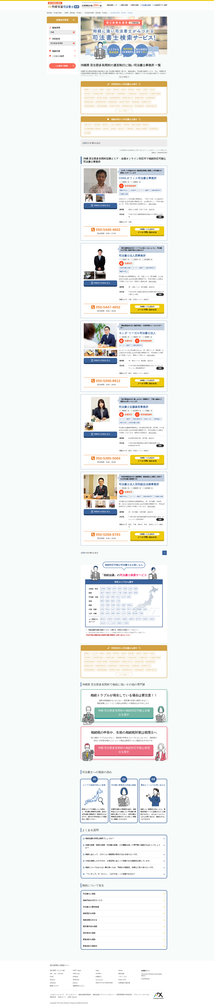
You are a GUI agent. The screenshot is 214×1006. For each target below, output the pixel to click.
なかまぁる (99, 980)
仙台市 (103, 623)
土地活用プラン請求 (160, 5)
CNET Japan (77, 970)
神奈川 (108, 593)
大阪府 (124, 259)
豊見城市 (131, 89)
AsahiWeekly (145, 979)
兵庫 (107, 605)
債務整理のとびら (78, 986)
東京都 (124, 337)
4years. (120, 970)
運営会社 (53, 997)
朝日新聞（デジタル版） (58, 970)
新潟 (102, 597)
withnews (53, 983)
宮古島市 (87, 94)
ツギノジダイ (122, 976)
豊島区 (136, 337)
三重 (118, 601)
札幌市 (125, 619)
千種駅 (147, 410)
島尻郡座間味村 (90, 106)
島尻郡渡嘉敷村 (102, 106)
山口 (112, 609)
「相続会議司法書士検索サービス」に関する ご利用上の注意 (107, 630)
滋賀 (123, 605)
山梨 (107, 597)
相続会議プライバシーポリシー (104, 994)
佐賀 (107, 613)
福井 (129, 597)
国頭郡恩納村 (150, 98)
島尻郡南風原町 (115, 98)
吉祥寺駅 (147, 488)
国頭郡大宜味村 (124, 102)
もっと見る (123, 111)
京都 (112, 605)
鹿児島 (135, 613)
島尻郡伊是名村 (151, 106)
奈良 (118, 605)
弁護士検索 (124, 5)
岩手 (114, 588)
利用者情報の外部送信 (124, 994)
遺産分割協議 (136, 124)
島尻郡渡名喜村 (127, 106)
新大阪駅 (147, 259)
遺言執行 (121, 129)
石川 (123, 597)
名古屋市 (135, 410)
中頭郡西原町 (121, 94)
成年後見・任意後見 (109, 129)
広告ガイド (62, 997)
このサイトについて (57, 994)
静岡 (107, 601)
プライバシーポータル (141, 994)
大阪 (102, 605)
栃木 (130, 593)
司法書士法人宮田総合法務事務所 (139, 484)
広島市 (152, 619)
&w (55, 973)
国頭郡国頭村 (112, 102)
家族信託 (146, 124)
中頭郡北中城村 (155, 94)
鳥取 (118, 609)
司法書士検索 (146, 5)
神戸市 (138, 619)
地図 (160, 217)
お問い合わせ (72, 997)
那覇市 (87, 89)
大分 (123, 613)
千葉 (119, 593)
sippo (97, 970)
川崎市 (119, 623)
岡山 (107, 609)
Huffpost (75, 976)
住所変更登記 (153, 129)
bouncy (75, 983)
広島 (102, 609)
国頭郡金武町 (89, 102)
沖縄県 (124, 182)
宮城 (125, 588)
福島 (135, 588)
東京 (102, 593)
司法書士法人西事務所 (132, 255)
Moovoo (52, 980)
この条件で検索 (61, 66)
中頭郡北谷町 (132, 94)
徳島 (134, 609)
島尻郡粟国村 (139, 106)
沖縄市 (102, 89)
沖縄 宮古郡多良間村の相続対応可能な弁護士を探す (124, 712)
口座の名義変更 (116, 124)
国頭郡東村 (135, 102)
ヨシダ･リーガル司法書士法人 (137, 333)
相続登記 (105, 124)
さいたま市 (111, 623)
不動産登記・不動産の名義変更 (137, 129)
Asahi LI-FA (122, 980)
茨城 (125, 593)
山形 (130, 588)
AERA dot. (76, 980)
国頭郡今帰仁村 (127, 98)
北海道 (103, 588)
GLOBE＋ (99, 973)
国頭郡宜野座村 (101, 102)
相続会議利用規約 (84, 994)
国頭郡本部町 (139, 98)
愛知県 (124, 410)
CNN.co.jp (76, 973)
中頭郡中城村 (109, 94)
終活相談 (87, 133)
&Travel (60, 973)
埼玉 (114, 593)
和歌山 (130, 605)
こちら (131, 632)
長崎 (112, 613)
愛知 (102, 601)
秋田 (119, 588)
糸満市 (108, 89)
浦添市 (123, 89)
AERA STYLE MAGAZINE (104, 983)
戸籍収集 (126, 124)
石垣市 (152, 89)
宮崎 (129, 613)
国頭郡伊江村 (146, 102)
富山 (118, 597)
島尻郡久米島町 (115, 106)
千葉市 (126, 623)
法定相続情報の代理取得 (93, 129)
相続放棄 (97, 124)
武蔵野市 (135, 488)
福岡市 (131, 619)
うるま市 (94, 89)
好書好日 (98, 976)
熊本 (118, 613)
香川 (129, 609)
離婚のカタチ (54, 986)
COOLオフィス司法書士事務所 (138, 178)
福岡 (102, 613)
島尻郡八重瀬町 (102, 98)
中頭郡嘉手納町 (98, 94)
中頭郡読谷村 (143, 94)
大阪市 (136, 259)
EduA (52, 976)
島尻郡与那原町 (90, 98)
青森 (109, 588)
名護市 (145, 89)
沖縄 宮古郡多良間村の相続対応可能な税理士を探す (124, 749)
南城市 (139, 89)
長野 (112, 597)
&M (51, 973)
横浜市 (103, 619)
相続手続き (88, 124)
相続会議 (121, 973)
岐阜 (112, 601)
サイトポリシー (71, 994)
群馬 (135, 593)
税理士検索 (135, 5)
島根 (123, 609)
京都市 (145, 619)
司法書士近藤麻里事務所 (133, 406)
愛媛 (139, 609)
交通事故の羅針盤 (124, 983)
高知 (145, 609)
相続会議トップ (112, 5)
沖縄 (141, 613)
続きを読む (153, 204)
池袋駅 (147, 337)
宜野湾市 (116, 89)
